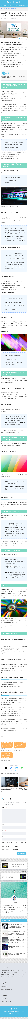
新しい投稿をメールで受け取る (10, 849)
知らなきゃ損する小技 (12, 5)
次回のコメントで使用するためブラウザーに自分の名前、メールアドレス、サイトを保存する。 (14, 843)
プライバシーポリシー (7, 1001)
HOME (15, 1009)
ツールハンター (15, 2)
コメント (4, 807)
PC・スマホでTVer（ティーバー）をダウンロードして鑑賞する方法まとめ (7, 744)
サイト (3, 836)
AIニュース (4, 986)
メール (4, 830)
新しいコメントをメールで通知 (10, 846)
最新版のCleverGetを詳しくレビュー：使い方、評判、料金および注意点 (20, 744)
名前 (3, 824)
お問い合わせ (5, 998)
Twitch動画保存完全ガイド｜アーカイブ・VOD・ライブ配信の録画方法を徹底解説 (6, 755)
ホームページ (3, 5)
